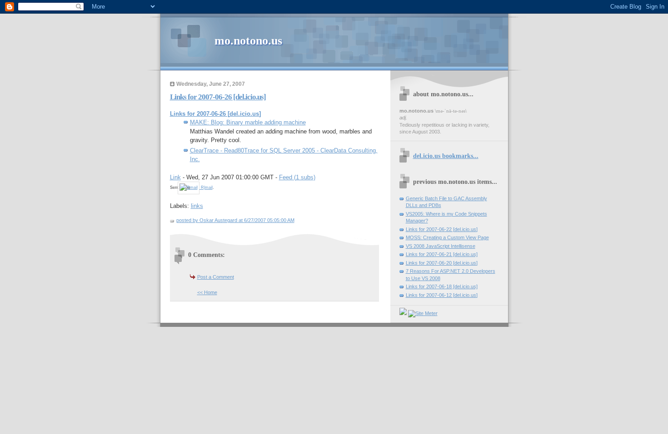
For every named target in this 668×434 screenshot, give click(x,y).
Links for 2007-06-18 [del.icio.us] (442, 286)
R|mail (206, 187)
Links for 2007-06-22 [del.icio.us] (442, 229)
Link (175, 177)
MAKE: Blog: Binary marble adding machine (248, 122)
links (197, 205)
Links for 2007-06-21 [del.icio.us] (442, 254)
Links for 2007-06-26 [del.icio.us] (218, 97)
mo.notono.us (248, 40)
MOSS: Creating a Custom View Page (447, 237)
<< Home (207, 292)
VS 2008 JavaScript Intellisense (440, 246)
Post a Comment (215, 277)
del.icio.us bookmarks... (446, 155)
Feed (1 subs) (297, 177)
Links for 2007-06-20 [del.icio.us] (442, 263)
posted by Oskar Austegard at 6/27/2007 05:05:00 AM (235, 220)
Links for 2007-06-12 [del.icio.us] (442, 295)
